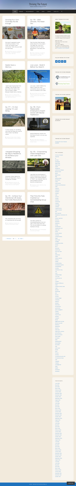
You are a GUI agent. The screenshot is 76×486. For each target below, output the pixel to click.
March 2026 (57, 388)
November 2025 (58, 395)
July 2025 (57, 401)
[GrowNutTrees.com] (63, 80)
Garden (9, 52)
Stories (56, 349)
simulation (57, 338)
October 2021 (58, 476)
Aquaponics (57, 168)
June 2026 (57, 383)
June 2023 (57, 443)
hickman (57, 259)
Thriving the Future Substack (63, 48)
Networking (57, 291)
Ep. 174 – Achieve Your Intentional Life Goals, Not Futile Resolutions (13, 198)
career (33, 139)
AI (55, 158)
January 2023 (58, 451)
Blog (38, 11)
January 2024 (58, 431)
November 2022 (58, 454)
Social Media (57, 343)
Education (57, 221)
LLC (56, 279)
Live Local (42, 94)
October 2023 (58, 436)
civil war (38, 229)
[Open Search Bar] (62, 11)
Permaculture (58, 306)
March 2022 (57, 468)
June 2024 (57, 423)
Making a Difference (59, 283)
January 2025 (58, 411)
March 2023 (57, 448)
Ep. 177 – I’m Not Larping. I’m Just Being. (11, 109)
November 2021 (58, 474)
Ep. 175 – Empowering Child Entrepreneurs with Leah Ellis (38, 154)
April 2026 (57, 386)
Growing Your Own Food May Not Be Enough (12, 21)
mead (56, 284)
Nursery (56, 294)
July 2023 (57, 441)
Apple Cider (57, 163)
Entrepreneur (37, 52)
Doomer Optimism (59, 218)
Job (45, 140)
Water (40, 55)
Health (56, 256)
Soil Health (57, 344)
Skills (38, 95)
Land (56, 273)
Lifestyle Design (58, 274)
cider (56, 194)
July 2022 (57, 461)
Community (39, 93)
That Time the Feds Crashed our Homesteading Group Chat (38, 199)
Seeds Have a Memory (10, 66)
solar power (57, 348)
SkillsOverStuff (30, 11)
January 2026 (58, 391)
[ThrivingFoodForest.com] (63, 84)
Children (57, 193)
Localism (9, 53)
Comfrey (57, 199)
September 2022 (58, 458)
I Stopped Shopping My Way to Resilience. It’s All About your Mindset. (13, 154)
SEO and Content (58, 334)
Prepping (18, 137)
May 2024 (57, 424)
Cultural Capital (58, 209)
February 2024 (58, 429)
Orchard (57, 296)
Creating (57, 206)
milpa (56, 288)
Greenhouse (57, 249)
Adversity (8, 51)
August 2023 (57, 439)
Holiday (56, 261)
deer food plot (58, 213)
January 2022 (58, 471)
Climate (33, 52)
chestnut (10, 94)
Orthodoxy (57, 299)
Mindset (35, 95)
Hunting (56, 268)
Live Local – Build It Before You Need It (37, 66)
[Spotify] (59, 61)
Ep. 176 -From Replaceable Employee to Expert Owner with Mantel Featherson (37, 111)
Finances (10, 183)
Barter (56, 173)
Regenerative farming (59, 321)
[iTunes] (65, 61)
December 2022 (58, 453)
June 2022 (57, 463)
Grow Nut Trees (58, 251)
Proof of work (58, 314)
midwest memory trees (60, 286)
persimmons (57, 308)
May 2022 (57, 464)
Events (49, 11)
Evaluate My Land (58, 228)
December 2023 (58, 433)
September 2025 (58, 398)
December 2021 (58, 473)
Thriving (37, 55)
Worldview (32, 96)
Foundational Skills (15, 94)
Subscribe (70, 483)
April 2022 (57, 466)
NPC (56, 293)
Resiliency (17, 184)
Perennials (57, 304)
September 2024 (58, 418)
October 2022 (58, 456)
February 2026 (58, 390)
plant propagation (59, 309)
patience (57, 301)
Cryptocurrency (58, 208)
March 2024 (57, 428)
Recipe (56, 319)
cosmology (57, 204)
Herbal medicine (58, 258)
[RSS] (62, 61)
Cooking (56, 203)
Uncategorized (58, 364)
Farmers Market (58, 233)
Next (22, 238)
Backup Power (58, 171)
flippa (56, 238)
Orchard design (58, 298)
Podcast (21, 11)
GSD (56, 253)
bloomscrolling (58, 178)
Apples (56, 166)
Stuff (43, 11)
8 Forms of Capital (59, 155)
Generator (57, 248)
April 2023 (57, 446)
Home (15, 11)
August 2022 (57, 459)
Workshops (57, 369)
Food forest (57, 239)
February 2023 (58, 449)
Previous (8, 238)
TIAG (56, 359)
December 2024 (58, 413)
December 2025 (58, 393)
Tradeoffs (57, 361)
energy (56, 224)
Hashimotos (57, 254)
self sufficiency (58, 333)
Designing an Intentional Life (14, 182)
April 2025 (57, 406)
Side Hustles (57, 336)
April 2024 (57, 426)
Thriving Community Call (60, 356)
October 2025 (58, 396)
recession (57, 318)
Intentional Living (8, 224)
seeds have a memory (12, 97)
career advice (36, 139)
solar (56, 346)
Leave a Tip (56, 11)
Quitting (56, 316)
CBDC (56, 186)
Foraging (57, 241)
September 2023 (58, 438)
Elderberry (57, 223)
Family (56, 231)
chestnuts (14, 51)
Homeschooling (58, 263)
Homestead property (59, 264)
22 (19, 238)
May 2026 (57, 385)
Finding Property (58, 236)
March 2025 (57, 408)
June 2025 (57, 403)
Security (57, 328)
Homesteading (13, 52)
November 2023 (58, 434)
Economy (38, 94)
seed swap (13, 53)
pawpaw (57, 303)
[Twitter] (56, 61)
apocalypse (57, 161)
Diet (56, 216)
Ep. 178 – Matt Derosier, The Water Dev (37, 21)
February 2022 (58, 469)
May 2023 (57, 444)
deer (56, 211)
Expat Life (57, 229)
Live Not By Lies (33, 230)
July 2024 (57, 421)
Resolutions (57, 326)
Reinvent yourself (12, 184)
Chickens (57, 191)
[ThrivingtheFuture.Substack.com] (63, 109)
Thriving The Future (38, 4)
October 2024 (58, 416)
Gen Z (56, 246)
